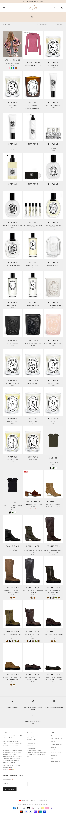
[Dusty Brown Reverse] (53, 597)
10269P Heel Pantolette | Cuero (33, 505)
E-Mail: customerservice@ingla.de (36, 752)
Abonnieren (9, 789)
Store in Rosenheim (56, 744)
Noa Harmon (33, 501)
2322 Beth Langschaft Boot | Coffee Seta (33, 591)
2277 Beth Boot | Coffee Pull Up (33, 635)
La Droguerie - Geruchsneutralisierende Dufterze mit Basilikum (33, 107)
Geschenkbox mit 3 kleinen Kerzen (53, 147)
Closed (53, 458)
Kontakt (53, 750)
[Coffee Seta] (11, 597)
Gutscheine (54, 747)
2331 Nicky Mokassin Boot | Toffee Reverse (12, 678)
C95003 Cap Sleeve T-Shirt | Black (12, 506)
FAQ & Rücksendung (56, 738)
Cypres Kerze (53, 421)
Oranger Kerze (12, 421)
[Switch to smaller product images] (6, 24)
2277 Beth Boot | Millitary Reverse (12, 635)
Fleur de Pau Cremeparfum (33, 187)
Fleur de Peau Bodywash (12, 187)
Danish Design (13, 60)
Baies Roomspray (33, 305)
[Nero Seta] (50, 597)
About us (53, 736)
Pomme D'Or (53, 501)
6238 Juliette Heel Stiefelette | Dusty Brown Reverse (33, 550)
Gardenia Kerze (53, 383)
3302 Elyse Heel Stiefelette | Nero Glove (12, 550)
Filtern (59, 24)
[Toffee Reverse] (55, 641)
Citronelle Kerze (13, 460)
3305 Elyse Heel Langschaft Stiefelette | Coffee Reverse (53, 550)
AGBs (52, 758)
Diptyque (53, 62)
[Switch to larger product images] (3, 24)
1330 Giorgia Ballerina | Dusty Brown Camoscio (53, 678)
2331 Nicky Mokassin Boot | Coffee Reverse (53, 635)
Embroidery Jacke (12, 63)
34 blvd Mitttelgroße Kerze (33, 344)
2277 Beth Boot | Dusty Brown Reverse (53, 591)
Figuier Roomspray (12, 305)
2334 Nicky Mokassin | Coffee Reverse (33, 678)
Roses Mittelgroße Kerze (53, 343)
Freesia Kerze (33, 421)
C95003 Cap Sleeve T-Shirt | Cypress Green (53, 461)
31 (40, 691)
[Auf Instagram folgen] (3, 795)
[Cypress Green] (53, 467)
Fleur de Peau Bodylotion (33, 147)
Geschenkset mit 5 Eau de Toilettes (33, 226)
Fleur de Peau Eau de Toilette (12, 266)
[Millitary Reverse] (56, 597)
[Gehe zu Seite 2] (45, 691)
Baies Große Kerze (12, 343)
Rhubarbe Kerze (33, 383)
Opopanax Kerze (53, 65)
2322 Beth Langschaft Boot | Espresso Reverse (12, 591)
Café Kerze (33, 460)
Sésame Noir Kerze (12, 383)
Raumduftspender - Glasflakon (53, 266)
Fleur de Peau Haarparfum (12, 225)
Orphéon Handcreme (53, 105)
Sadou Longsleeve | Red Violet (33, 66)
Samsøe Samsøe (33, 62)
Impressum (54, 755)
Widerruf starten (55, 761)
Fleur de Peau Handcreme (13, 147)
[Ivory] (56, 467)
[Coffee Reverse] (48, 597)
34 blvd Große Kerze (53, 305)
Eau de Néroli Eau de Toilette (53, 226)
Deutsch (42, 800)
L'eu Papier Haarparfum (53, 187)
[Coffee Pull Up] (59, 597)
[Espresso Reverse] (14, 597)
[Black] (50, 467)
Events (53, 741)
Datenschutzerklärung (57, 753)
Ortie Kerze (13, 105)
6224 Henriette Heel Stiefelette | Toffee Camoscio (53, 506)
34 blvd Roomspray (33, 265)
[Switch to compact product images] (9, 24)
